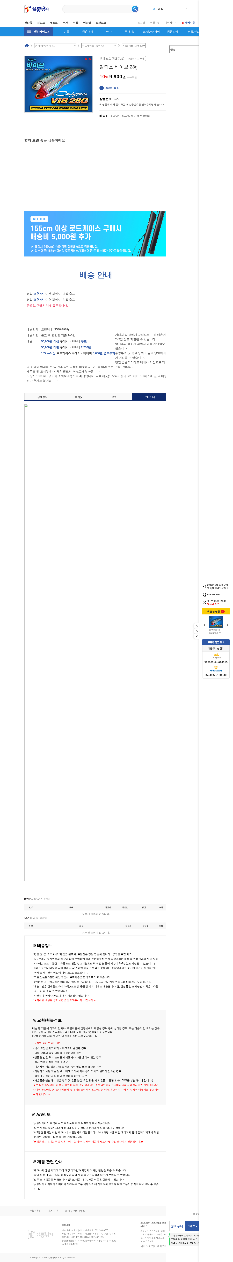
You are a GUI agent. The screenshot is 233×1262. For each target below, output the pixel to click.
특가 (65, 22)
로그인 (141, 22)
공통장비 (172, 31)
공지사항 (190, 22)
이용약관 (53, 1210)
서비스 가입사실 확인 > (153, 1246)
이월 (75, 22)
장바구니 (177, 1226)
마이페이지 (171, 22)
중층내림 (87, 31)
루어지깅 (130, 31)
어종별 (87, 22)
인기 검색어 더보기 (186, 9)
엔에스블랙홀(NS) (111, 58)
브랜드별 (101, 22)
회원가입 (155, 22)
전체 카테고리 (41, 31)
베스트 (54, 22)
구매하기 (192, 1226)
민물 (66, 31)
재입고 (41, 22)
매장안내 (35, 1210)
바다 (109, 31)
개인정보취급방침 (75, 1211)
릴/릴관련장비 (151, 31)
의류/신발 (194, 31)
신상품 (28, 22)
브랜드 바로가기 (136, 58)
